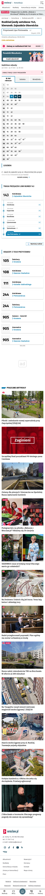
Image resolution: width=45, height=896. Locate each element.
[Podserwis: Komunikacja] (18, 3)
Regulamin (7, 885)
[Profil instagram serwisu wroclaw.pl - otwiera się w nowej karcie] (5, 847)
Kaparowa (10, 211)
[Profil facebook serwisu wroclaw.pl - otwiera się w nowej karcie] (13, 847)
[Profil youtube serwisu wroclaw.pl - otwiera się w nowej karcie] (18, 847)
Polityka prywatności (34, 885)
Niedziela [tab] (37, 79)
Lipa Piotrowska (20, 234)
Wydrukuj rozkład (36, 244)
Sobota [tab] (22, 79)
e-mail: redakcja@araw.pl (12, 842)
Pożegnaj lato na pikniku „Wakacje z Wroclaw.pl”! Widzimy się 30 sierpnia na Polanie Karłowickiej (27, 13)
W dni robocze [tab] (8, 79)
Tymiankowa (19, 228)
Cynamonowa (11, 222)
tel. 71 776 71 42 (8, 839)
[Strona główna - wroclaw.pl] (6, 2)
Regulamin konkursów (19, 885)
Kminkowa (10, 205)
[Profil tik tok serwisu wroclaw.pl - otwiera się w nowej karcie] (9, 847)
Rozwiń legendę (22, 177)
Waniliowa (10, 216)
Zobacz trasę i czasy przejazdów (14, 72)
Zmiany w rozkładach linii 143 (19, 46)
